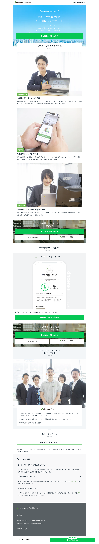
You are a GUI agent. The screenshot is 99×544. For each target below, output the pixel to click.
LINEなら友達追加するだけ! (49, 442)
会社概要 (19, 515)
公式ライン (74, 481)
